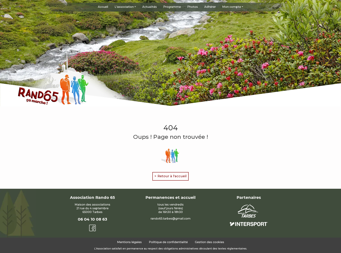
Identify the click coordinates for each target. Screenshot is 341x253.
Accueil (103, 6)
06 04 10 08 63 (92, 219)
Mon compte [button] (231, 6)
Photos (192, 6)
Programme (172, 6)
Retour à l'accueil (172, 176)
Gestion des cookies (209, 242)
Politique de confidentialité (168, 242)
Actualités (149, 6)
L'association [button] (124, 6)
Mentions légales (129, 242)
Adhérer (210, 6)
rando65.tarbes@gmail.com (171, 218)
